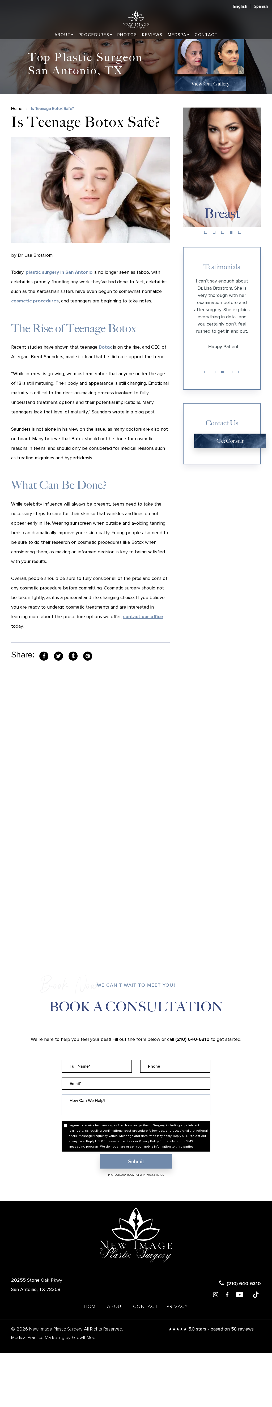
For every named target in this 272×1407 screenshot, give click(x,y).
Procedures (94, 35)
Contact (206, 35)
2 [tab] (214, 232)
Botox (105, 347)
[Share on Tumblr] (73, 656)
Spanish (261, 6)
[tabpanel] (222, 167)
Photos (127, 35)
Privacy (148, 1175)
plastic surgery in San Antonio (59, 272)
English (240, 6)
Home (16, 108)
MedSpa (177, 35)
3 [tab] (222, 232)
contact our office (143, 616)
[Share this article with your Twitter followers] (58, 656)
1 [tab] (205, 232)
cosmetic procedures (35, 301)
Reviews (152, 35)
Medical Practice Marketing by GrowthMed (53, 1337)
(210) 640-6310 (192, 1039)
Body (222, 213)
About (62, 35)
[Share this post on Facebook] (44, 656)
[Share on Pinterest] (87, 656)
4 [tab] (231, 232)
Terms (159, 1175)
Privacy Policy (149, 1141)
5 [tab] (239, 232)
